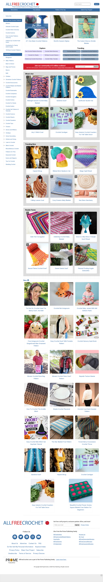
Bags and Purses (10, 67)
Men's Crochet (10, 145)
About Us (15, 543)
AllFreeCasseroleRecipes (86, 544)
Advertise (23, 543)
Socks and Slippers (11, 158)
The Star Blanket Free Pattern (61, 442)
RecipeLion (82, 534)
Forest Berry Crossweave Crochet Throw (87, 443)
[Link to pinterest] (26, 536)
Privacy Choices (38, 553)
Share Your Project (28, 550)
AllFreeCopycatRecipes (85, 541)
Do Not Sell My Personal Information (20, 547)
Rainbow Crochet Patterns (90, 55)
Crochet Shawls (10, 117)
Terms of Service (25, 553)
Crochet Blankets (71, 51)
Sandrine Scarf (61, 101)
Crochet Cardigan (61, 132)
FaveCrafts (56, 539)
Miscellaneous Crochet (12, 148)
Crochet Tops (9, 123)
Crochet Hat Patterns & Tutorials (12, 110)
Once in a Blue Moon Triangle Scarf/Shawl (86, 238)
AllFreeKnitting (57, 534)
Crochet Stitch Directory (12, 29)
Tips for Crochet (10, 161)
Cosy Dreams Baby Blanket (61, 200)
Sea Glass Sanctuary (86, 200)
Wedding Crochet (10, 164)
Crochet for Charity (11, 103)
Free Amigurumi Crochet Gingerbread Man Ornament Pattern (36, 343)
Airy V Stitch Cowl (37, 132)
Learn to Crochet (10, 142)
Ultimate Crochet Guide (12, 26)
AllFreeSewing (57, 541)
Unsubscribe (12, 553)
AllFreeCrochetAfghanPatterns (62, 537)
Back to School (10, 64)
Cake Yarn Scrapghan (37, 237)
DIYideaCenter (57, 544)
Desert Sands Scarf (61, 268)
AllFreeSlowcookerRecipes (86, 539)
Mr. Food (81, 537)
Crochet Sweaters (11, 120)
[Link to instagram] (32, 536)
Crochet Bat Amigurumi (61, 308)
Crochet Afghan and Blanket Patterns (13, 86)
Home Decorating (11, 136)
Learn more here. (61, 559)
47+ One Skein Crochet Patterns (36, 41)
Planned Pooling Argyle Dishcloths (86, 269)
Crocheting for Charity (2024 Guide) (12, 46)
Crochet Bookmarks (11, 90)
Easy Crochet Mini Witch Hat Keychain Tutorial (36, 443)
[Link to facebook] (14, 536)
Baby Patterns (10, 60)
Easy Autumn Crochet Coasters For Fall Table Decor (85, 133)
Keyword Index (40, 547)
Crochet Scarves (10, 33)
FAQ (39, 543)
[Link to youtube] (38, 536)
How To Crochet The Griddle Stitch (36, 410)
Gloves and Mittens (11, 130)
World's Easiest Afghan (61, 41)
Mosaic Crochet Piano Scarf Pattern (61, 377)
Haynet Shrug (37, 171)
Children (8, 76)
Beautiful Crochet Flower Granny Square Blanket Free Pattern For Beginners (81, 507)
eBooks (8, 23)
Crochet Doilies (10, 100)
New (25, 280)
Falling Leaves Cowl (37, 200)
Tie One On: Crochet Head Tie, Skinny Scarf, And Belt (36, 309)
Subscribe (8, 16)
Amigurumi (9, 57)
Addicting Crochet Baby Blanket (62, 238)
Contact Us (32, 543)
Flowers (8, 126)
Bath (7, 73)
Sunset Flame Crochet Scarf (37, 268)
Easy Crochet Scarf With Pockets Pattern (61, 342)
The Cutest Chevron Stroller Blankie (86, 42)
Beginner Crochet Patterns (72, 55)
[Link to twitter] (20, 536)
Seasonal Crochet (11, 155)
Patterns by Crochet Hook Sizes (13, 41)
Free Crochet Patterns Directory (12, 36)
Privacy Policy (61, 67)
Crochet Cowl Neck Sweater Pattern (87, 410)
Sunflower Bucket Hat (85, 101)
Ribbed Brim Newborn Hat (61, 171)
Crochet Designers (11, 97)
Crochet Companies (11, 93)
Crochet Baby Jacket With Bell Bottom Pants (87, 309)
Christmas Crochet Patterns (13, 79)
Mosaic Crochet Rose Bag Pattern (36, 377)
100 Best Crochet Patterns (13, 50)
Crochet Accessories (12, 82)
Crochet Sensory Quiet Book (87, 341)
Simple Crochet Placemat (61, 409)
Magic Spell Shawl (86, 171)
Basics (8, 70)
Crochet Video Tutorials (51, 59)
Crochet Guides (10, 106)
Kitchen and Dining (11, 139)
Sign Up (96, 66)
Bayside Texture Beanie (87, 376)
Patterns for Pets (11, 152)
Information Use (69, 67)
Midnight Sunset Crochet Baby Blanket (37, 102)
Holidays (8, 133)
